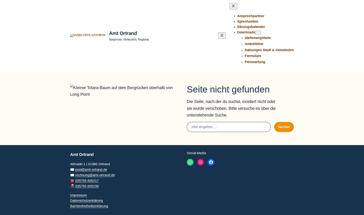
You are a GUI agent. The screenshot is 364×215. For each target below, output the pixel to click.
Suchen (284, 127)
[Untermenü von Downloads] (257, 33)
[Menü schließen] (233, 6)
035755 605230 (87, 186)
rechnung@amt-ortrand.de (95, 175)
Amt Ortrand (123, 33)
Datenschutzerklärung (86, 200)
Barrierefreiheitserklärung (89, 206)
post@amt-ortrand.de (91, 170)
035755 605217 (87, 181)
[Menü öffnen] (222, 35)
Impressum (78, 195)
